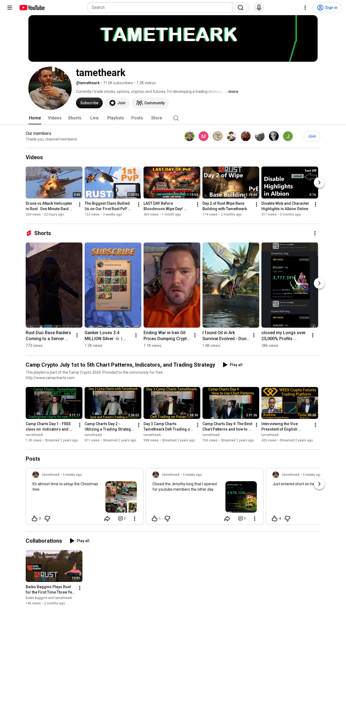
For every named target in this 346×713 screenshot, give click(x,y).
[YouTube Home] (31, 7)
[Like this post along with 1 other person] (154, 518)
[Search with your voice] (259, 7)
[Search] (240, 7)
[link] (84, 498)
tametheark (34, 435)
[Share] (107, 518)
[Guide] (9, 7)
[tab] (34, 118)
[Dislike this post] (47, 518)
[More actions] (79, 204)
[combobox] (161, 7)
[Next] (319, 182)
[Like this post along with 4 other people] (274, 518)
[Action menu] (134, 518)
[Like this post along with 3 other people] (34, 518)
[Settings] (305, 7)
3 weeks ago (72, 475)
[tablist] (173, 118)
